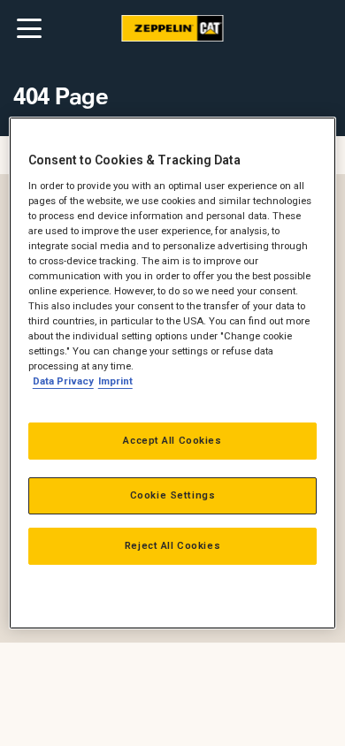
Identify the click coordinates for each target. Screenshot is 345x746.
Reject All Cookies (172, 545)
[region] (173, 373)
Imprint (115, 381)
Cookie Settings (173, 495)
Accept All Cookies (172, 440)
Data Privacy (63, 381)
